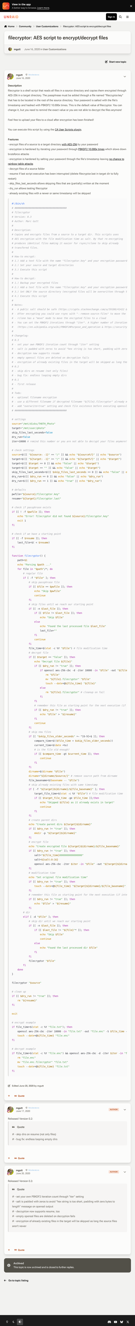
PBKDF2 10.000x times (91, 149)
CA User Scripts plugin (68, 129)
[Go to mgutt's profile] (10, 49)
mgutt (17, 49)
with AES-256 (69, 144)
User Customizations (54, 49)
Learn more (7, 6)
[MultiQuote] (9, 1096)
